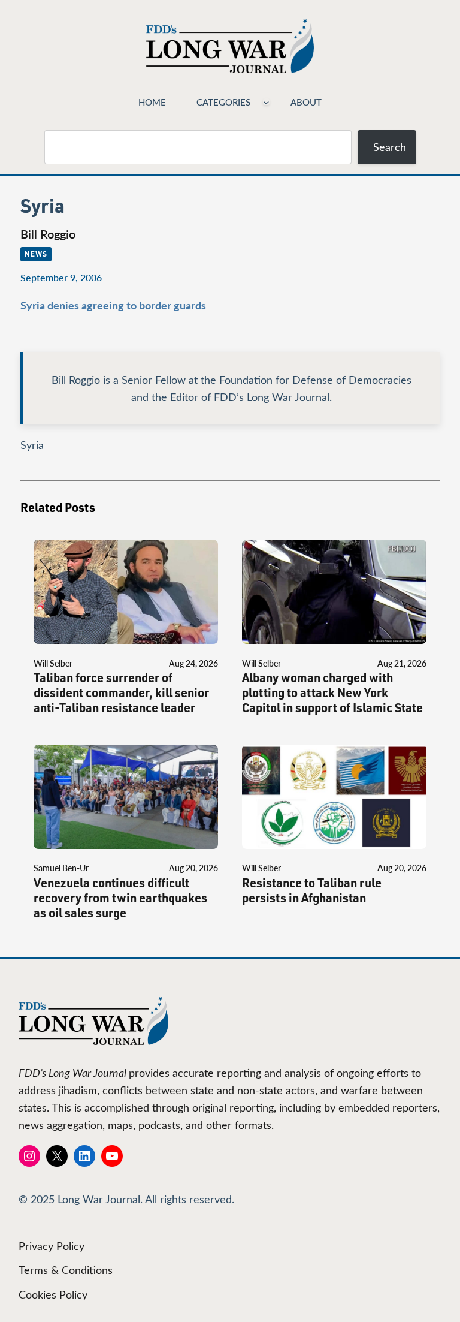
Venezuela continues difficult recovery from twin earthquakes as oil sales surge (120, 897)
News (36, 253)
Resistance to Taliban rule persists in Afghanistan (312, 890)
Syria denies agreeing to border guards (113, 304)
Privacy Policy (51, 1246)
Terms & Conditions (66, 1270)
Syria (32, 445)
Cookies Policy (53, 1294)
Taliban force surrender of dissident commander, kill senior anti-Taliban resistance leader (121, 692)
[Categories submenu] (266, 101)
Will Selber (53, 663)
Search (389, 147)
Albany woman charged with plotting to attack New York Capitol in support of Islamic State (332, 692)
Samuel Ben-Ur (61, 868)
